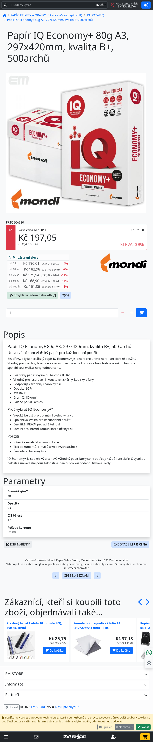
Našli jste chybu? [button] (67, 707)
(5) (67, 295)
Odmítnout (125, 727)
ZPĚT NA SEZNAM (76, 575)
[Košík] (145, 736)
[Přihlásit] (146, 5)
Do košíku (56, 650)
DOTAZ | (132, 544)
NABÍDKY (20, 544)
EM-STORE (38, 707)
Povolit (144, 727)
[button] (38, 263)
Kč (100, 5)
